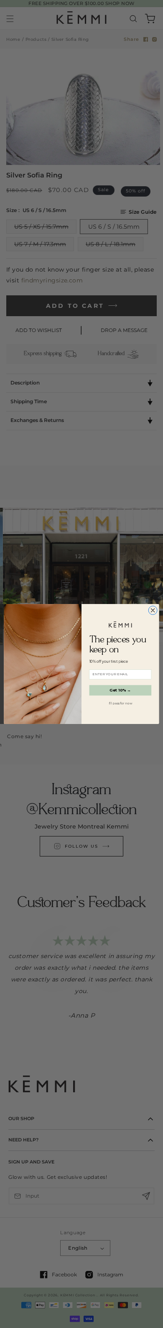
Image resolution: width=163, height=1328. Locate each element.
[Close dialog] (152, 610)
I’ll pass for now (120, 703)
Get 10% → (120, 690)
